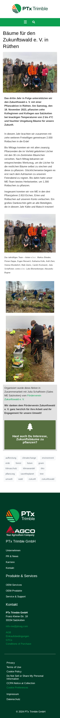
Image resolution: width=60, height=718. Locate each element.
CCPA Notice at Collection (21, 683)
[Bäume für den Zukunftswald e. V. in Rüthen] (30, 72)
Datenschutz (13, 699)
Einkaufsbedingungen (17, 636)
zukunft (32, 479)
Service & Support (16, 596)
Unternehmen (13, 550)
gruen (41, 463)
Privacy (11, 662)
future (29, 463)
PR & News (12, 556)
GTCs (9, 640)
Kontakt (10, 568)
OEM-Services (14, 585)
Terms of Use (14, 667)
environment (48, 458)
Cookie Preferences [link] (17, 687)
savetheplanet (27, 474)
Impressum (13, 694)
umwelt (9, 479)
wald (20, 479)
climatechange (29, 458)
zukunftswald (48, 479)
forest (18, 463)
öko (42, 468)
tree (42, 474)
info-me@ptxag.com (17, 626)
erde (8, 463)
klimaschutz (11, 468)
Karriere (10, 562)
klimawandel (29, 468)
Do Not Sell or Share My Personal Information (25, 677)
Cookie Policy (14, 671)
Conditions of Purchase (18, 643)
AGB (8, 632)
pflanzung (10, 474)
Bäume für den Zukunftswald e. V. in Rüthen (25, 39)
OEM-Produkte (14, 590)
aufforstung (11, 458)
